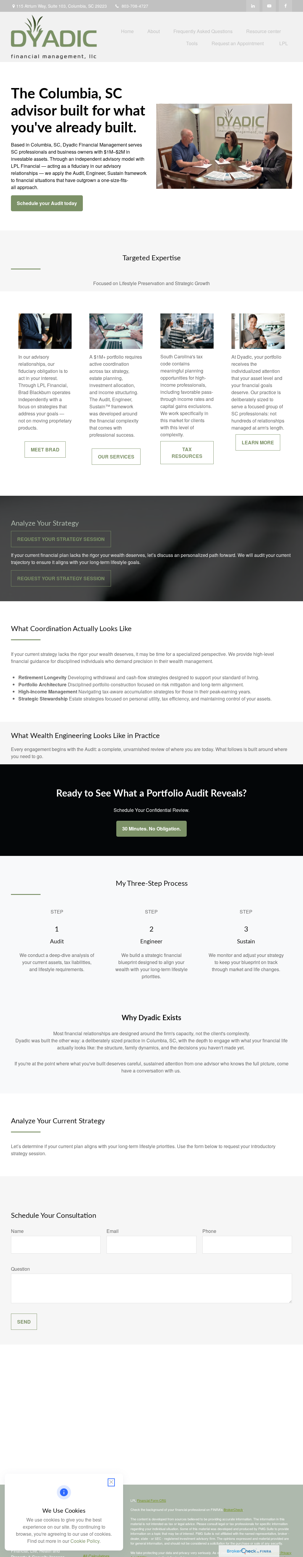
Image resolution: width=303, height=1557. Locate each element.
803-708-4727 (135, 6)
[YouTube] (269, 6)
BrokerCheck (233, 1509)
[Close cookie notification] (111, 1482)
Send (24, 1321)
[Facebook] (285, 6)
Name (17, 1231)
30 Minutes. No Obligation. (151, 828)
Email (113, 1231)
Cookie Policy (84, 1541)
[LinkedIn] (253, 6)
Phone (209, 1231)
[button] (127, 31)
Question (20, 1268)
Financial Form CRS (151, 1500)
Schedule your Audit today (47, 203)
